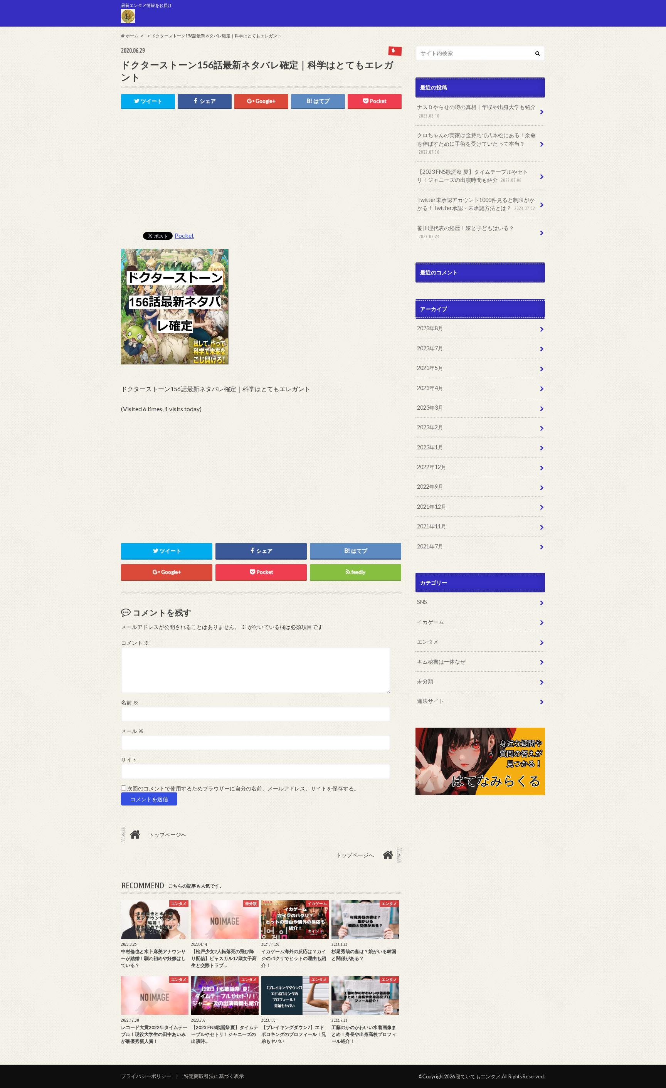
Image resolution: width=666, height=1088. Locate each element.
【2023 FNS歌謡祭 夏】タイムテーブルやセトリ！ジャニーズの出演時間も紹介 (472, 175)
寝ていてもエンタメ (478, 1076)
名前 (129, 703)
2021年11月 (431, 526)
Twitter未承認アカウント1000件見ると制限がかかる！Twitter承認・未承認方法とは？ (476, 204)
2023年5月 (430, 368)
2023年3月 (430, 407)
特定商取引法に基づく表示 (214, 1076)
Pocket (184, 235)
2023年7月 (430, 348)
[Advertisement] (261, 174)
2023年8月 (430, 328)
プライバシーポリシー (146, 1076)
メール (132, 731)
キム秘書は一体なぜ (441, 661)
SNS (422, 602)
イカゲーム (430, 622)
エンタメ (428, 641)
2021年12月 (431, 506)
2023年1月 (430, 447)
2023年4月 (430, 388)
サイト (129, 760)
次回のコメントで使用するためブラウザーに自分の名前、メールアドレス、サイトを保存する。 (243, 788)
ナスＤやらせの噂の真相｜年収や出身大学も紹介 (476, 111)
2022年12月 (431, 467)
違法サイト (430, 701)
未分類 (425, 681)
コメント (135, 643)
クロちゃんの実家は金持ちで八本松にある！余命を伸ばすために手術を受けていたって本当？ (476, 143)
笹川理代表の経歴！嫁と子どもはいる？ (465, 232)
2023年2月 (430, 427)
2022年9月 (430, 486)
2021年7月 (430, 546)
